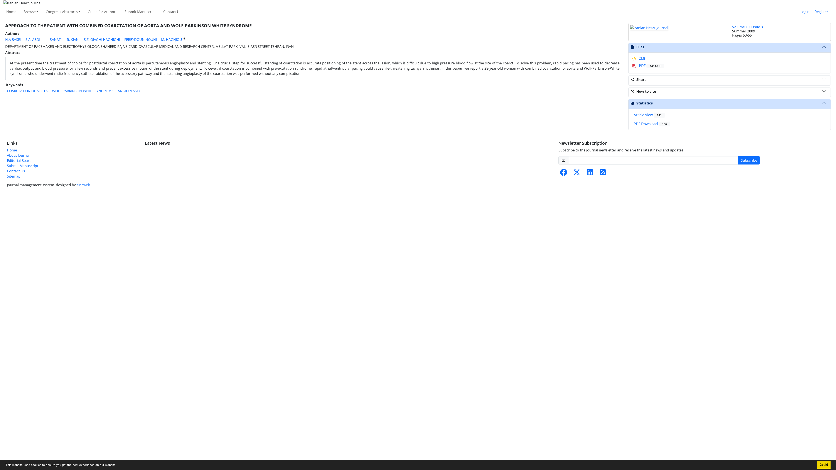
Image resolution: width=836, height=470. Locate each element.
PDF (649, 65)
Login (805, 11)
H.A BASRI (13, 39)
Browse (30, 11)
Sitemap (13, 176)
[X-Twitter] (576, 173)
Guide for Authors (102, 11)
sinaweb (83, 185)
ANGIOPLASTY (129, 91)
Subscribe (749, 160)
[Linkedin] (590, 173)
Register (821, 11)
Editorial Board (19, 160)
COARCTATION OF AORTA (27, 91)
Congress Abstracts (62, 11)
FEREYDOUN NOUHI (140, 39)
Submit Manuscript (140, 11)
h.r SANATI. (53, 39)
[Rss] (603, 173)
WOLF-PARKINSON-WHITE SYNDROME (82, 91)
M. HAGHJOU (171, 39)
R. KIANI (73, 39)
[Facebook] (563, 173)
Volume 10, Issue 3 (747, 27)
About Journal (18, 155)
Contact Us (172, 11)
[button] (118, 465)
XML (642, 58)
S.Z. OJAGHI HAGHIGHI (102, 39)
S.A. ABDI (32, 39)
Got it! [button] (824, 464)
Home (11, 11)
